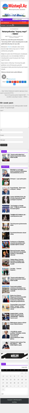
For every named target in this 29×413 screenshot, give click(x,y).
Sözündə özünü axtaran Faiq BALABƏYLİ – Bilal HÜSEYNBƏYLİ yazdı (18, 344)
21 (18, 383)
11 (7, 379)
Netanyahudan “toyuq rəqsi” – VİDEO (14, 32)
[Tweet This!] (7, 82)
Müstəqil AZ (9, 36)
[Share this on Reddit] (18, 82)
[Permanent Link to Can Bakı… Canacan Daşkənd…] (6, 271)
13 (14, 379)
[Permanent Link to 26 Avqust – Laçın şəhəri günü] (6, 182)
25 (7, 386)
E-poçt (2, 135)
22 (22, 383)
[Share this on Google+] (13, 82)
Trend (9, 46)
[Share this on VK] (20, 82)
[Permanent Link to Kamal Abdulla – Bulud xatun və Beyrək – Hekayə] (6, 191)
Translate (24, 21)
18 (7, 383)
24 (3, 386)
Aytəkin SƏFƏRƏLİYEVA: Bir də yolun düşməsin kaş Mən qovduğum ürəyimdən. (18, 198)
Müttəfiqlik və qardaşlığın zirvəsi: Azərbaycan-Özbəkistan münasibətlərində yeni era (18, 171)
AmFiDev (14, 402)
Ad (1, 130)
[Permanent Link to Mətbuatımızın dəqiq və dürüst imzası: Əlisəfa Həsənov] (6, 325)
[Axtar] (12, 24)
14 (18, 379)
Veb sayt (2, 140)
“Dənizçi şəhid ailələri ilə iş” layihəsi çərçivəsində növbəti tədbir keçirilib (18, 156)
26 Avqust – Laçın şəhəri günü (18, 178)
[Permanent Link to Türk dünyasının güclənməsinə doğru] (6, 227)
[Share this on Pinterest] (15, 82)
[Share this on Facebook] (10, 82)
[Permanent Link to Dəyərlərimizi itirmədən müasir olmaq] (6, 236)
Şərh (2, 110)
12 (10, 379)
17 (3, 383)
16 (26, 379)
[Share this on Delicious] (14, 84)
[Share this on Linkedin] (25, 82)
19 (10, 383)
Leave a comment (15, 37)
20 (14, 383)
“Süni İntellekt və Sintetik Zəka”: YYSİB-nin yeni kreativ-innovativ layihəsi (18, 207)
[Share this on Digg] (23, 82)
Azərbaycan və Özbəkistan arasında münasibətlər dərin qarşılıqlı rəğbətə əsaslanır (17, 243)
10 (3, 379)
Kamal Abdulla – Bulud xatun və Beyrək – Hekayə (12, 25)
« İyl (2, 394)
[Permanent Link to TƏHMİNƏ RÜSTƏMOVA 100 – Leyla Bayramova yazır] (6, 218)
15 (22, 379)
